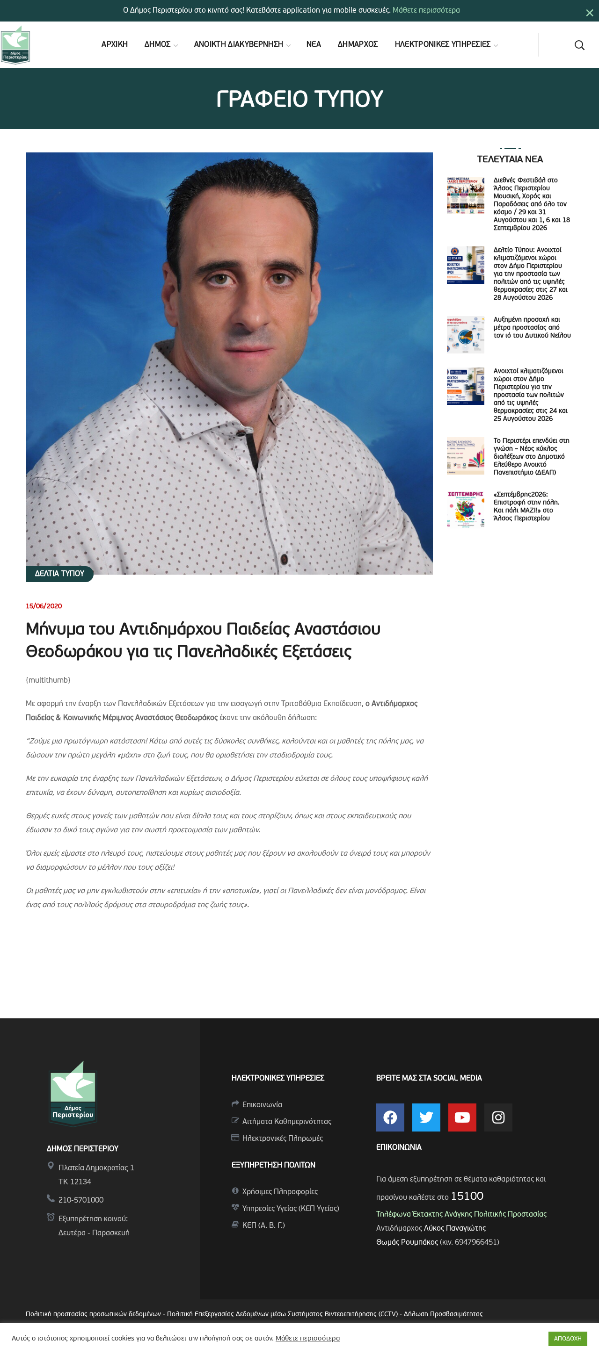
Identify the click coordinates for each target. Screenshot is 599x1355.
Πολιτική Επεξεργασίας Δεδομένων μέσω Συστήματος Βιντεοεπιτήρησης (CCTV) (283, 1314)
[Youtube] (462, 1117)
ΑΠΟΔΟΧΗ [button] (568, 1339)
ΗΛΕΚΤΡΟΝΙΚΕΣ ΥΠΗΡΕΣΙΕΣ (278, 1078)
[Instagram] (498, 1117)
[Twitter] (426, 1117)
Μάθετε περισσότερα (426, 10)
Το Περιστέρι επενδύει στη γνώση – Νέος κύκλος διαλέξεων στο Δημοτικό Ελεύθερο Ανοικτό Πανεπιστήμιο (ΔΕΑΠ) (532, 457)
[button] (579, 45)
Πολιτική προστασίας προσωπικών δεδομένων (93, 1314)
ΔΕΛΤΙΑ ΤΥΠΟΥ (59, 574)
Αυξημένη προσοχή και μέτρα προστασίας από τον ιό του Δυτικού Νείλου (532, 328)
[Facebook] (390, 1117)
